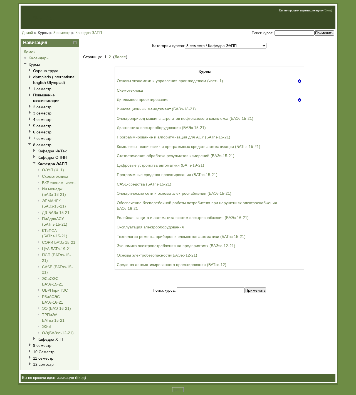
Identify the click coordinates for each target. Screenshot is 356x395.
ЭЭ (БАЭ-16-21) (56, 308)
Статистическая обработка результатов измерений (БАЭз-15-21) (175, 155)
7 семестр (42, 138)
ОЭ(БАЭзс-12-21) (58, 333)
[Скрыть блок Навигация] (74, 42)
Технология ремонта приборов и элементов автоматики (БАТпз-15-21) (181, 236)
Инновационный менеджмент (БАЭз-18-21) (156, 109)
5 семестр (42, 126)
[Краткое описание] (299, 81)
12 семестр (43, 364)
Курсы (43, 33)
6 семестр (42, 132)
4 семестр (42, 119)
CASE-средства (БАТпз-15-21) (144, 184)
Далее (120, 57)
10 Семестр (44, 352)
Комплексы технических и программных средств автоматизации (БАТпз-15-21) (188, 146)
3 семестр (42, 113)
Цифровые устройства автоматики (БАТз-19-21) (160, 165)
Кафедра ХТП (50, 339)
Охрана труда (45, 71)
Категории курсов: (168, 45)
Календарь (38, 58)
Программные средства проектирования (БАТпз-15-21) (167, 174)
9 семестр (42, 345)
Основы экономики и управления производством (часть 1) (170, 81)
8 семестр (61, 33)
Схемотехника (130, 90)
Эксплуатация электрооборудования (150, 227)
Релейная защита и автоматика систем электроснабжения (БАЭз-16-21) (183, 217)
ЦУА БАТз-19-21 (56, 249)
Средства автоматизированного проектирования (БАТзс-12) (171, 264)
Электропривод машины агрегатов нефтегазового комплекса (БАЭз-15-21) (185, 118)
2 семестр (42, 107)
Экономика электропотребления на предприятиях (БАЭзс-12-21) (176, 245)
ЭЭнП (47, 326)
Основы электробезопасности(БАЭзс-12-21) (157, 255)
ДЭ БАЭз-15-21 (56, 212)
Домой (27, 33)
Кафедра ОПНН (52, 157)
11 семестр (43, 358)
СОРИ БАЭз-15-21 (58, 242)
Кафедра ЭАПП (88, 33)
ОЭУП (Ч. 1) (53, 170)
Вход (328, 10)
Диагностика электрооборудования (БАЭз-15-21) (161, 127)
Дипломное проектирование (143, 99)
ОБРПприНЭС (55, 290)
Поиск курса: (263, 33)
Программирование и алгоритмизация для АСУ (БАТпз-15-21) (173, 137)
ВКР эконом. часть (58, 183)
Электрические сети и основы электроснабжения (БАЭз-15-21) (174, 193)
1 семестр (42, 89)
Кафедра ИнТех (52, 151)
